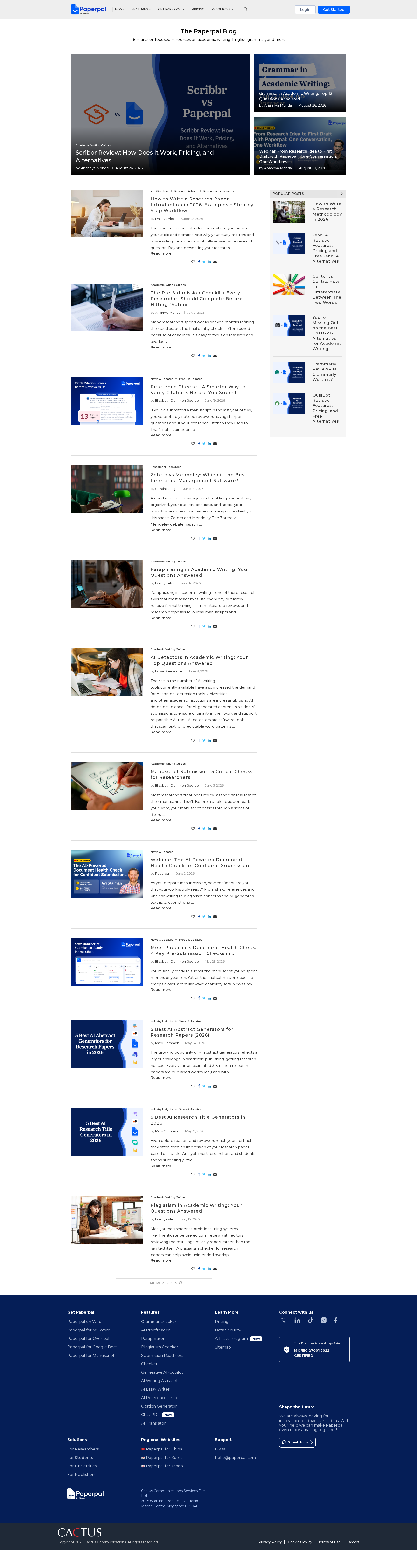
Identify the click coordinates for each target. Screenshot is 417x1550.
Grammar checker (158, 1321)
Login (305, 9)
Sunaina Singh (166, 489)
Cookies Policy (300, 1542)
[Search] (245, 9)
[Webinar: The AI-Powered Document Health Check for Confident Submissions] (107, 874)
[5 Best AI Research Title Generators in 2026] (107, 1132)
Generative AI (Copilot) (163, 1372)
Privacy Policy (270, 1542)
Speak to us (298, 1442)
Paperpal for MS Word (89, 1330)
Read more (161, 253)
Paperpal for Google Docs (92, 1347)
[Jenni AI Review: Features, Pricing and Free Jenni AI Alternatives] (289, 243)
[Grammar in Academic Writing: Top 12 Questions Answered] (300, 83)
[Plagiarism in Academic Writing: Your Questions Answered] (107, 1220)
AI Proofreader (155, 1330)
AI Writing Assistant (159, 1381)
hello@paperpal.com (235, 1457)
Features (140, 9)
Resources (221, 9)
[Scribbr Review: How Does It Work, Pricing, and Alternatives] (160, 114)
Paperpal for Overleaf (88, 1338)
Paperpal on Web (84, 1321)
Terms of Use (329, 1542)
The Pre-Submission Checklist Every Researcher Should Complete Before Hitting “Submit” (197, 298)
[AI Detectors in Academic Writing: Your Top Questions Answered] (107, 672)
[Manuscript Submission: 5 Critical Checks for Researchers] (107, 786)
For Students (80, 1457)
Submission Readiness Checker (162, 1359)
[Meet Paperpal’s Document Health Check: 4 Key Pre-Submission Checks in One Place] (107, 962)
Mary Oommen (167, 1043)
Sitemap (223, 1347)
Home (120, 9)
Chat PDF (156, 1414)
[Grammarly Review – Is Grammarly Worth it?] (289, 372)
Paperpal (162, 873)
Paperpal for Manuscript (91, 1355)
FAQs (220, 1449)
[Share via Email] (215, 262)
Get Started (334, 9)
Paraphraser (153, 1338)
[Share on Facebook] (199, 262)
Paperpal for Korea (164, 1457)
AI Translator (153, 1423)
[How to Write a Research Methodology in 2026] (289, 212)
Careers (353, 1542)
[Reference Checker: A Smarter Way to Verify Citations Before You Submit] (107, 401)
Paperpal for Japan (164, 1466)
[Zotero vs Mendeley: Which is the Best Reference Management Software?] (107, 489)
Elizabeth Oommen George (177, 400)
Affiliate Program (237, 1338)
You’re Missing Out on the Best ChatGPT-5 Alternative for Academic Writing (327, 333)
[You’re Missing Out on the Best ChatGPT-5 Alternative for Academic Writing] (289, 325)
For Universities (82, 1466)
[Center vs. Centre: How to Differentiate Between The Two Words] (289, 284)
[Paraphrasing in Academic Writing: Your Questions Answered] (107, 584)
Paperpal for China (163, 1449)
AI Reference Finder (160, 1397)
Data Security (228, 1330)
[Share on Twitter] (204, 262)
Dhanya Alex (165, 218)
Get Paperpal (169, 9)
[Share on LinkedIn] (209, 262)
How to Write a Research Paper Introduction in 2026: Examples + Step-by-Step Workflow (203, 204)
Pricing (198, 9)
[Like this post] (193, 262)
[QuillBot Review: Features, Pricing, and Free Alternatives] (289, 403)
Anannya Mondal (95, 168)
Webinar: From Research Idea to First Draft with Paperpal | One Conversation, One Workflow (298, 156)
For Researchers (83, 1449)
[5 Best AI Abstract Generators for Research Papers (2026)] (107, 1044)
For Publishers (81, 1474)
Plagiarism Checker (159, 1347)
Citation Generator (159, 1406)
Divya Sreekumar (168, 671)
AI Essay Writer (155, 1389)
